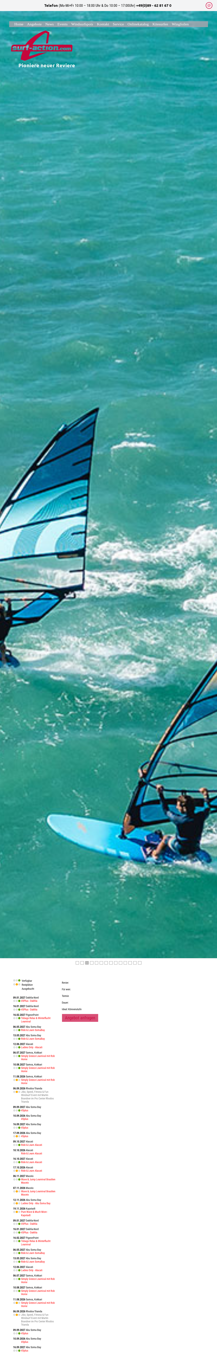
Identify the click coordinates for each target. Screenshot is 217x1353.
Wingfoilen (180, 24)
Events (62, 24)
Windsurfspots (82, 24)
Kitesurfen (160, 24)
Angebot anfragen (80, 1017)
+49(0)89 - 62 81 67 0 (153, 5)
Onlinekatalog (138, 24)
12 (130, 963)
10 (120, 963)
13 (135, 963)
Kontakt (103, 24)
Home (18, 24)
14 (139, 963)
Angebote (34, 24)
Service (118, 24)
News (49, 24)
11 (125, 963)
